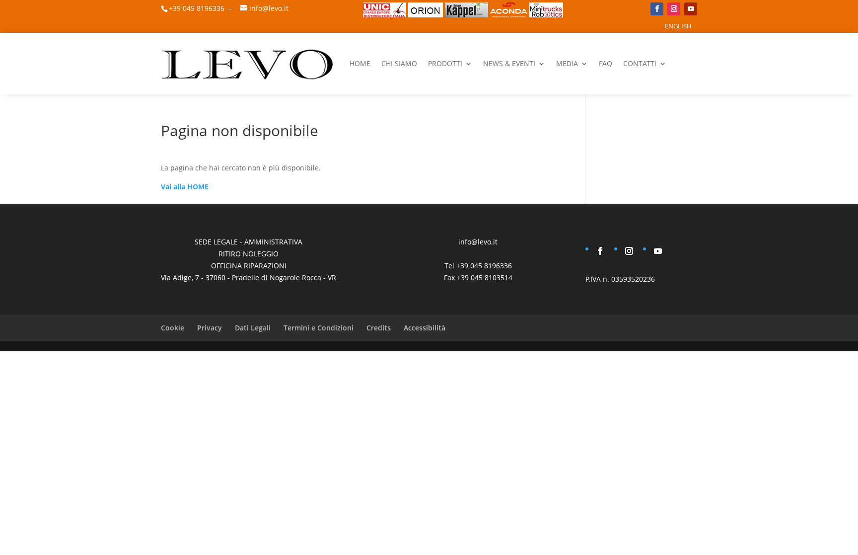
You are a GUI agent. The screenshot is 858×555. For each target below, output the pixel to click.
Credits (378, 327)
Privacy (209, 327)
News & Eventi (509, 63)
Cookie (172, 327)
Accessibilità (424, 327)
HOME (360, 63)
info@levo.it (268, 8)
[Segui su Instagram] (673, 8)
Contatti (639, 63)
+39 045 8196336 (196, 8)
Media (567, 63)
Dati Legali (253, 327)
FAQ (605, 63)
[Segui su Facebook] (656, 8)
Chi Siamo (399, 63)
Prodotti (445, 63)
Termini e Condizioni (319, 327)
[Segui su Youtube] (690, 8)
